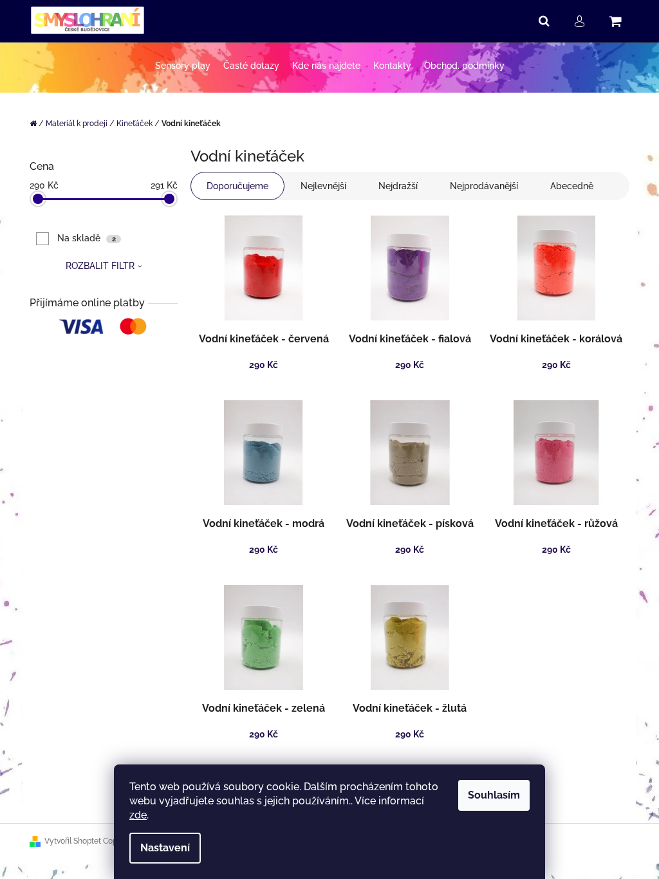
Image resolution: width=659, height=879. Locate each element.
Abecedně (571, 186)
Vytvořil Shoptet (72, 841)
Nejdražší (398, 186)
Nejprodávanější (484, 186)
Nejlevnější (323, 186)
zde (138, 815)
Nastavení (165, 848)
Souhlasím (494, 795)
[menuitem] (183, 66)
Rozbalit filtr (100, 266)
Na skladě (86, 238)
